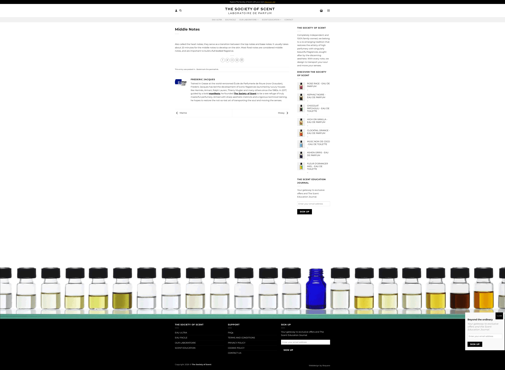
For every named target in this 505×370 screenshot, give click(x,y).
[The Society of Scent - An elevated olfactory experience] (249, 10)
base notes (266, 44)
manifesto (214, 93)
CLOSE (499, 316)
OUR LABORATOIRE (185, 343)
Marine (183, 113)
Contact (288, 20)
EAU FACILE (230, 20)
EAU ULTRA (217, 20)
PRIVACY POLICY (236, 343)
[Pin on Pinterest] (237, 60)
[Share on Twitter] (227, 60)
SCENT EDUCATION (185, 348)
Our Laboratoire (248, 20)
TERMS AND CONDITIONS (241, 337)
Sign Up (304, 211)
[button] (176, 10)
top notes (250, 44)
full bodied (217, 51)
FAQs (230, 332)
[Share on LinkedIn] (242, 60)
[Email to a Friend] (232, 60)
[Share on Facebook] (223, 60)
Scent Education (270, 20)
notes (200, 44)
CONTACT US (234, 353)
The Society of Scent (245, 93)
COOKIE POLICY (236, 348)
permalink (213, 69)
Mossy (281, 113)
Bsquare (326, 365)
